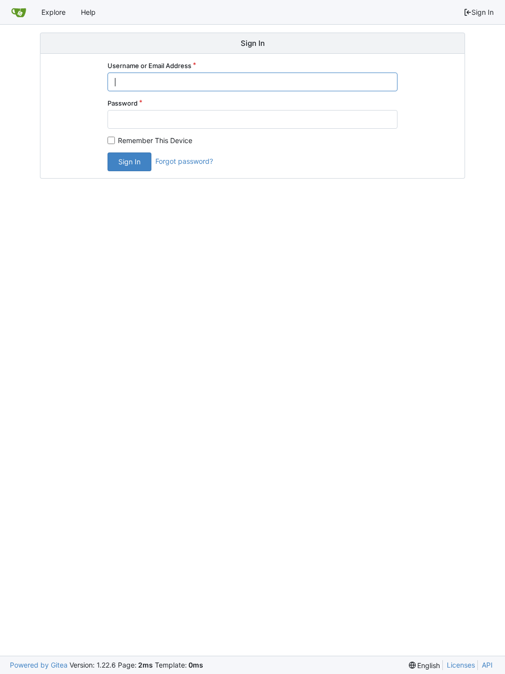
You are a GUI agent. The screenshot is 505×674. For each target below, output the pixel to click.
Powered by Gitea (39, 665)
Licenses (461, 665)
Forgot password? (184, 161)
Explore (53, 12)
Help (88, 12)
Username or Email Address (149, 66)
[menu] (424, 665)
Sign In (482, 12)
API (487, 665)
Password (123, 103)
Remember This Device (155, 140)
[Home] (19, 12)
